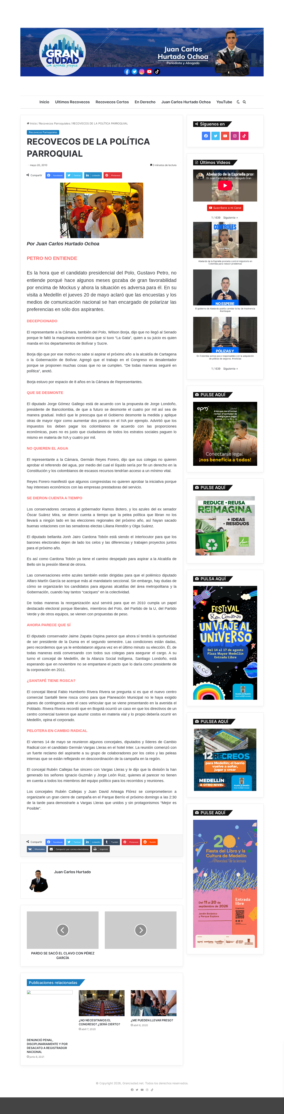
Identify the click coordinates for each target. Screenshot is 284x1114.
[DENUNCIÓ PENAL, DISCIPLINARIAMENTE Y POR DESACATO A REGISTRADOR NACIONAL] (50, 1013)
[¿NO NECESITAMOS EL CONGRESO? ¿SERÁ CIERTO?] (102, 1003)
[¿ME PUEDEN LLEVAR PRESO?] (154, 1003)
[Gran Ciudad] (142, 50)
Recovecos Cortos (112, 102)
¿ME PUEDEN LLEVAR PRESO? (152, 1020)
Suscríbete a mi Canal (227, 207)
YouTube (224, 102)
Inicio (44, 102)
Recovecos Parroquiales (54, 123)
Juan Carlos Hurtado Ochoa (186, 102)
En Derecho (145, 102)
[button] (230, 217)
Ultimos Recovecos (72, 102)
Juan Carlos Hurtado (72, 872)
